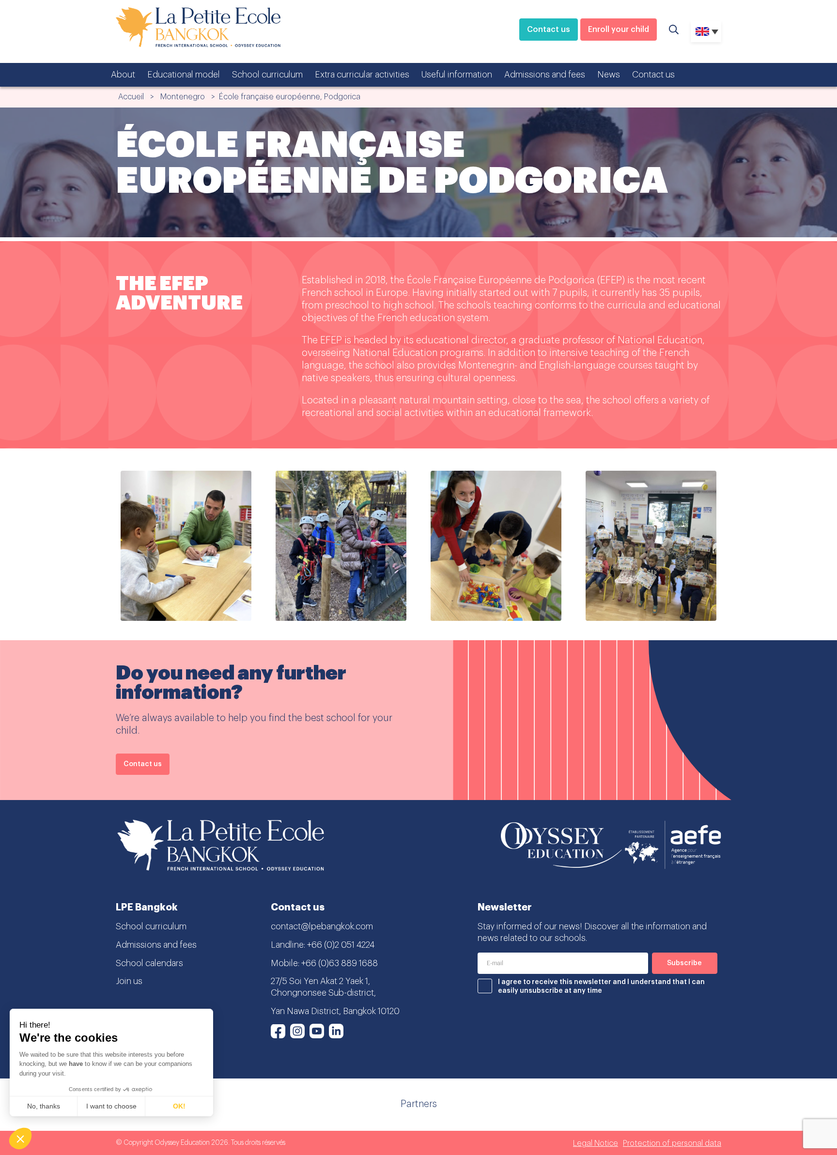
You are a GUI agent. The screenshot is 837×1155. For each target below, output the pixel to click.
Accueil (131, 97)
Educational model (183, 74)
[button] (20, 1138)
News (608, 74)
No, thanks (43, 1106)
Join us (129, 981)
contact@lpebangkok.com (322, 926)
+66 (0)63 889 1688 (339, 963)
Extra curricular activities (362, 74)
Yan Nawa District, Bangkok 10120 (335, 1011)
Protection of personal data (672, 1143)
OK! (179, 1106)
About (123, 74)
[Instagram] (297, 1031)
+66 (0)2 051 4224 (340, 944)
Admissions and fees (544, 74)
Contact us (548, 29)
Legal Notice (595, 1143)
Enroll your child (618, 29)
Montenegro (182, 97)
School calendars (149, 963)
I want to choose (111, 1106)
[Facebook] (278, 1031)
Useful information (456, 74)
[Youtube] (317, 1031)
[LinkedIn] (336, 1031)
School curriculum (267, 74)
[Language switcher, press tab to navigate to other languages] (706, 31)
